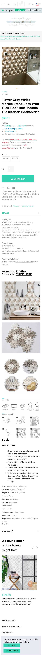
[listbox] (21, 159)
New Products (19, 33)
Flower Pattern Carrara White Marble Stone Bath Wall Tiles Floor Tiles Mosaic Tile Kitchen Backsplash (19, 601)
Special (9, 33)
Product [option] (15, 158)
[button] (33, 4)
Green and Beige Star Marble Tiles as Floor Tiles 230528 (23, 469)
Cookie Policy (12, 650)
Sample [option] (6, 158)
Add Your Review (27, 206)
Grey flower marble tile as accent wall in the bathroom (23, 452)
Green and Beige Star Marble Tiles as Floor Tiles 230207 (23, 458)
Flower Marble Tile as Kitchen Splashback (21, 463)
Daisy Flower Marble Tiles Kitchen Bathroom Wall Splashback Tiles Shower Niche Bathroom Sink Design (23, 477)
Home (2, 33)
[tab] (21, 214)
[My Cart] (21, 4)
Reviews (7, 531)
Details (5, 213)
